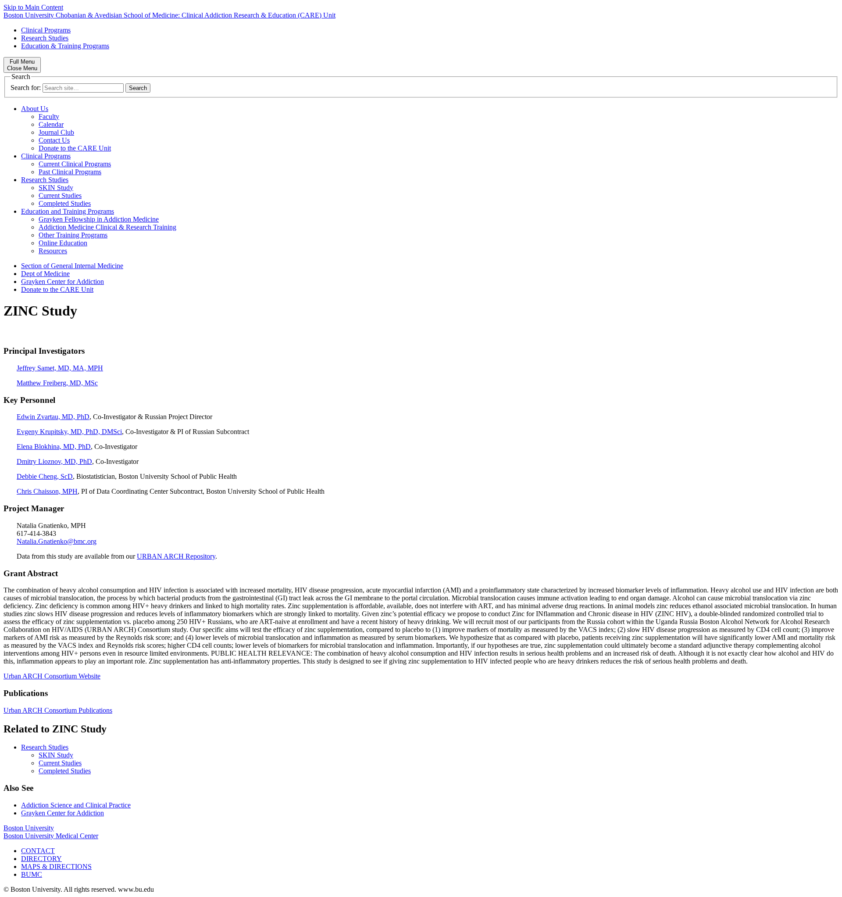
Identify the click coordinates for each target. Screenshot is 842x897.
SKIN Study (56, 187)
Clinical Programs (46, 30)
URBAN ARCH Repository (176, 556)
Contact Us (54, 140)
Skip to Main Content (33, 7)
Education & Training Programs (65, 46)
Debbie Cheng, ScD (45, 476)
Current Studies (60, 195)
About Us (34, 108)
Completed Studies (65, 203)
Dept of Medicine (45, 273)
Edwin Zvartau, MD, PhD (53, 416)
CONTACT (38, 850)
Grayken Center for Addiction (62, 281)
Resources (53, 251)
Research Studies (44, 38)
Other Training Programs (73, 235)
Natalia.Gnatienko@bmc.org (56, 541)
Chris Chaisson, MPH (47, 491)
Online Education (63, 243)
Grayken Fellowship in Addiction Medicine (99, 219)
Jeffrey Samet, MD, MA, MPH (60, 368)
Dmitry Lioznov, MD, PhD (54, 461)
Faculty (49, 116)
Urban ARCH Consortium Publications (58, 710)
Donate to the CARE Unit (75, 148)
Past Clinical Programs (70, 172)
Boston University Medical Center (51, 836)
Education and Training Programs (67, 211)
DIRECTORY (41, 858)
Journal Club (56, 132)
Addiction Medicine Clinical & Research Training (107, 227)
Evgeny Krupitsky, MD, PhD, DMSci (69, 431)
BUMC (31, 874)
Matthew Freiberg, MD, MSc (57, 383)
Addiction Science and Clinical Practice (76, 805)
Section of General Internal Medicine (72, 265)
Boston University (29, 828)
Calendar (51, 124)
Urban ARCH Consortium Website (52, 676)
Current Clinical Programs (75, 164)
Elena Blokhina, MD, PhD (54, 446)
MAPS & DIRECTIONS (56, 866)
